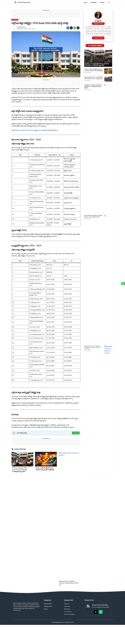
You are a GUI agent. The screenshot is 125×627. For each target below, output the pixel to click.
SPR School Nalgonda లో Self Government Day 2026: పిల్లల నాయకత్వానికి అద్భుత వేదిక (19, 469)
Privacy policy (68, 611)
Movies (102, 2)
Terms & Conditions (69, 614)
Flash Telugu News (24, 2)
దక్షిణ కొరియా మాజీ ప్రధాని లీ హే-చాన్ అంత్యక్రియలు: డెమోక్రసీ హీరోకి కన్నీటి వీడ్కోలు (34, 130)
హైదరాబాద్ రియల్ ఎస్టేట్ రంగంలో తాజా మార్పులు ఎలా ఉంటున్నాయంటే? (93, 216)
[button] (108, 2)
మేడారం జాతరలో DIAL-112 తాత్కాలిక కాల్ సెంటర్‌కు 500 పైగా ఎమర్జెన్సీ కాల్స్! (93, 77)
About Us (66, 603)
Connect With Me (98, 38)
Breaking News (48, 603)
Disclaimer (67, 609)
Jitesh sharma (21, 27)
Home (85, 2)
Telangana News (48, 606)
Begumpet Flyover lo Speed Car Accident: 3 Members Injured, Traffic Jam (68, 582)
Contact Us (67, 606)
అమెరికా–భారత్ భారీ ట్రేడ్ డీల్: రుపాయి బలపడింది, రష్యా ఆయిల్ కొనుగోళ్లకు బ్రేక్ (93, 69)
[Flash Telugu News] (15, 2)
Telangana (94, 2)
